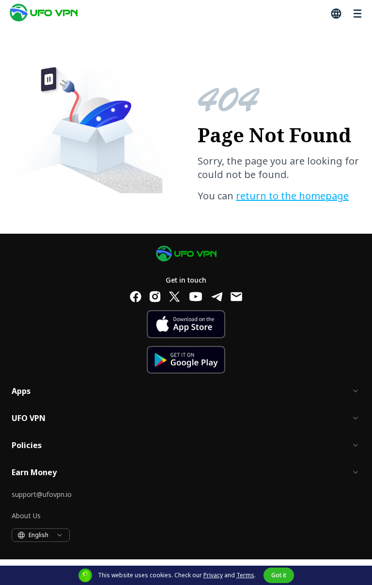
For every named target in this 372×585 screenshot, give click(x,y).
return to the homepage (292, 195)
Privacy (213, 575)
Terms (245, 575)
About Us (26, 515)
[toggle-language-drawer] (335, 12)
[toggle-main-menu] (356, 12)
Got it (278, 575)
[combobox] (41, 535)
